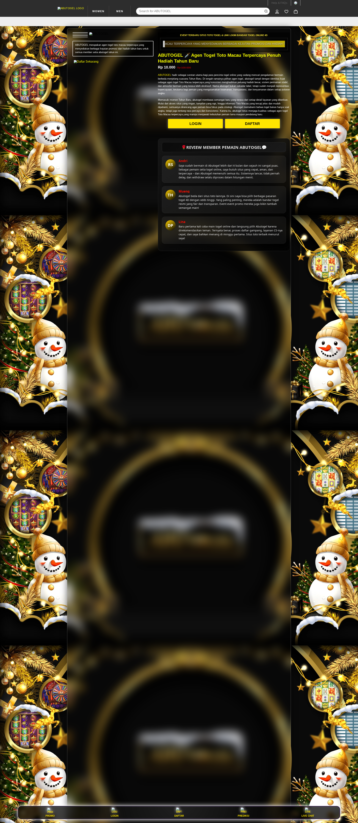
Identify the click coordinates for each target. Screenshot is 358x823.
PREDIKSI (243, 815)
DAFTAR (252, 124)
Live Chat (308, 815)
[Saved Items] (286, 11)
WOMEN (98, 11)
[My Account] (277, 11)
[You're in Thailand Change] (295, 3)
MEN (119, 11)
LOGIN (195, 124)
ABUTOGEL (164, 75)
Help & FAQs (279, 2)
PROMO (50, 815)
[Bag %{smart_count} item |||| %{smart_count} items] (295, 11)
